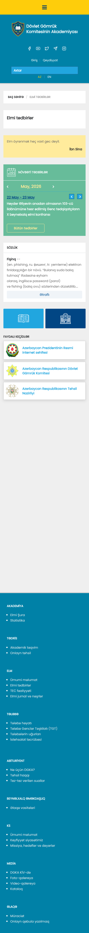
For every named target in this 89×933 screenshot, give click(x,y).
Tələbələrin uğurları (25, 734)
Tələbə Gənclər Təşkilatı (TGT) (34, 728)
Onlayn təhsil (20, 653)
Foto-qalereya (21, 878)
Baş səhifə (16, 97)
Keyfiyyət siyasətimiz (26, 840)
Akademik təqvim (24, 647)
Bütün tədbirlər (25, 228)
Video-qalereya (22, 883)
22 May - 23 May (21, 197)
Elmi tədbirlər (20, 685)
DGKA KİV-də (20, 872)
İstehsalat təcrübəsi (26, 739)
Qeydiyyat (50, 60)
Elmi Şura (17, 615)
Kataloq (16, 889)
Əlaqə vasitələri (22, 808)
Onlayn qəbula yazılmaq (29, 921)
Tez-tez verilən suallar (27, 780)
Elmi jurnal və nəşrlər (26, 696)
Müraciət (17, 916)
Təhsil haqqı (19, 775)
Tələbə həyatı (21, 723)
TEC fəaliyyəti (20, 690)
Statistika (17, 620)
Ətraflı (44, 294)
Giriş (34, 60)
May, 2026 (31, 186)
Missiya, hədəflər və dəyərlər (32, 845)
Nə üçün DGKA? (22, 769)
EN (49, 77)
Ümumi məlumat (23, 680)
